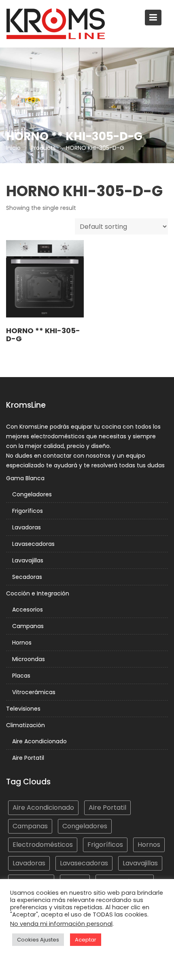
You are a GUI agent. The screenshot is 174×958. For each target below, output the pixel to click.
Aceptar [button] (85, 939)
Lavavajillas (27, 560)
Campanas (28, 626)
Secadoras (27, 577)
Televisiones (23, 709)
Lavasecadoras (33, 544)
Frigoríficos (27, 511)
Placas (21, 676)
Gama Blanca (25, 478)
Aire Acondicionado (39, 741)
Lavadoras (26, 527)
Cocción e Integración (37, 593)
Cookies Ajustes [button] (38, 939)
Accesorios (27, 609)
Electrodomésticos (43, 844)
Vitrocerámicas (33, 692)
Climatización (25, 725)
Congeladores (32, 494)
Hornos (22, 643)
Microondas (28, 659)
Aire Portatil (28, 758)
